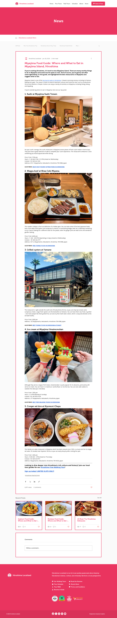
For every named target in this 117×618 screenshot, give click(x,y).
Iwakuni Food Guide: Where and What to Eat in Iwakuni (28, 520)
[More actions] (91, 58)
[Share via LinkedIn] (34, 482)
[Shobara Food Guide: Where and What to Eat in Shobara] (59, 508)
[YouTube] (65, 614)
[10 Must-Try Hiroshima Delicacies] (88, 508)
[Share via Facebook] (25, 482)
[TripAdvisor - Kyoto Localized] (62, 614)
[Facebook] (53, 614)
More (77, 45)
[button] (99, 46)
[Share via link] (39, 482)
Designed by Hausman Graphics (97, 613)
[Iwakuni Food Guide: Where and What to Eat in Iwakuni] (29, 508)
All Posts (18, 45)
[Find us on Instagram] (59, 614)
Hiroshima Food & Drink (66, 45)
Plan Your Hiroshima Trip (30, 45)
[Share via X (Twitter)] (30, 482)
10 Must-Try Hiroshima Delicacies (86, 520)
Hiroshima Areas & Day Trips (48, 45)
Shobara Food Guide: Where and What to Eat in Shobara (58, 520)
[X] (56, 614)
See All (99, 498)
